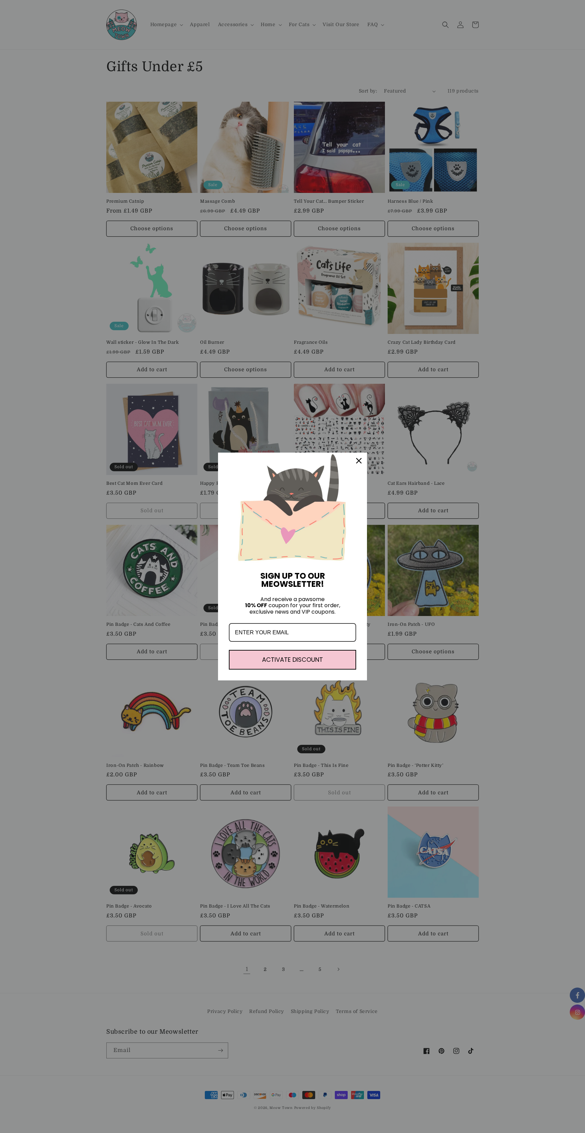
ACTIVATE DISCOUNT (292, 659)
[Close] (359, 461)
